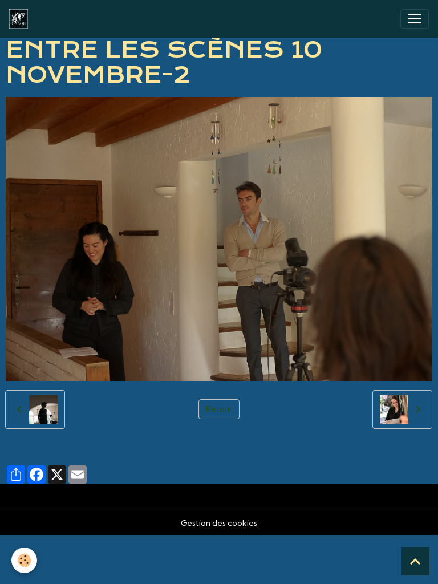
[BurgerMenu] (414, 19)
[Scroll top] (415, 561)
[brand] (21, 19)
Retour (219, 409)
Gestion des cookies (219, 523)
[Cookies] (24, 560)
